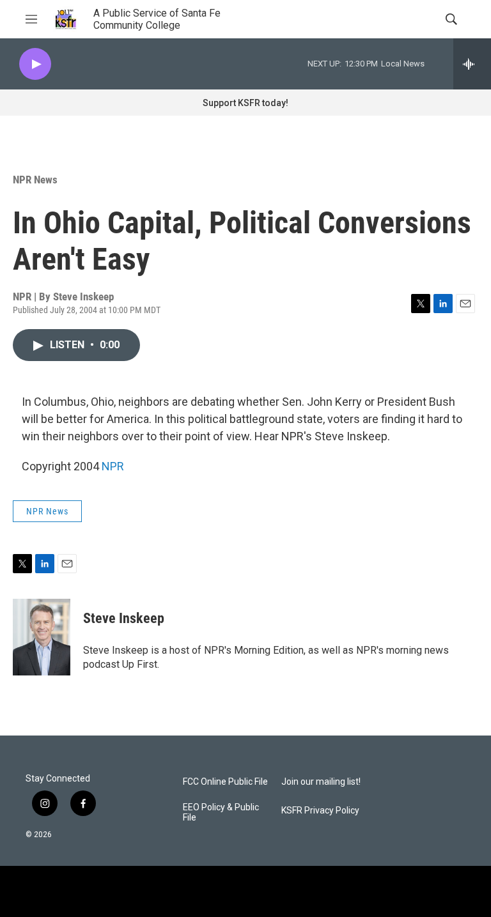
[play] (35, 64)
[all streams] (472, 63)
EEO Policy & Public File (221, 812)
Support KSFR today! (245, 103)
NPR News (35, 179)
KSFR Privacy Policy (320, 810)
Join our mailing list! (321, 782)
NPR (113, 466)
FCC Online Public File (225, 782)
